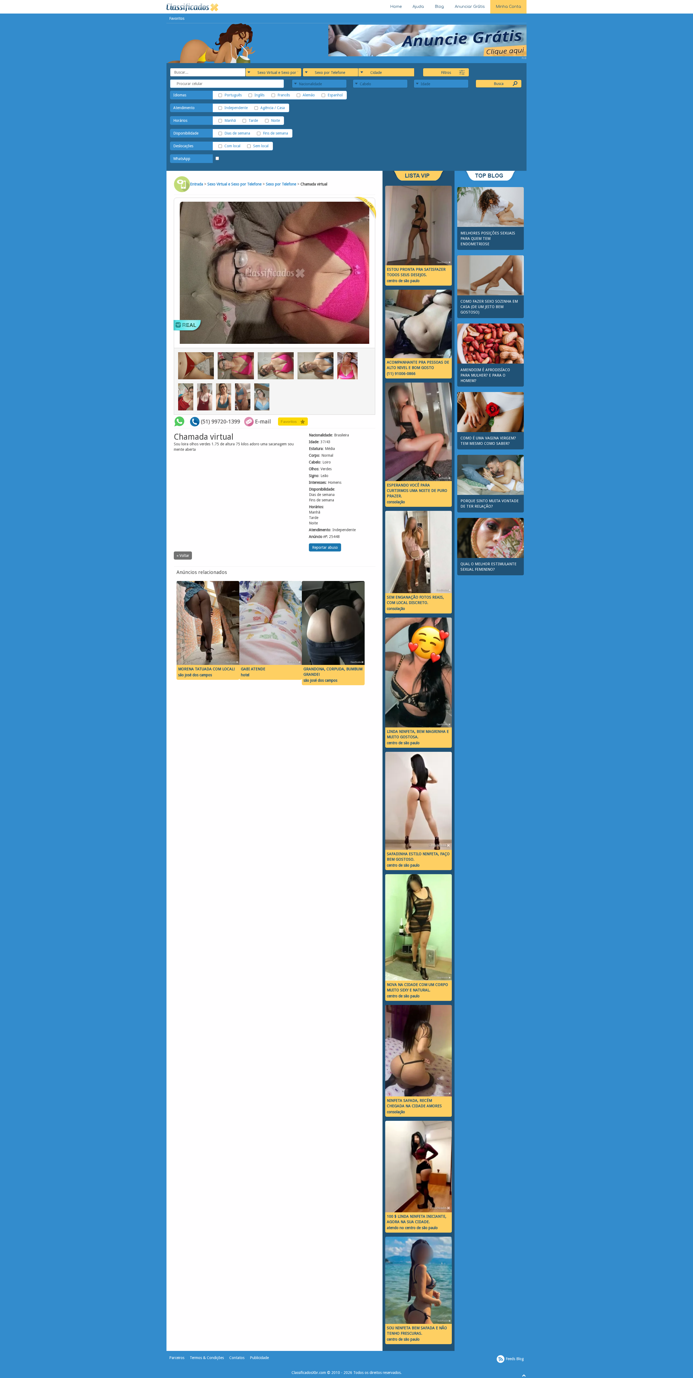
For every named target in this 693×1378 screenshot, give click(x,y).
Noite (275, 120)
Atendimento (184, 108)
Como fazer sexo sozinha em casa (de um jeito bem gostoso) (489, 306)
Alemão (309, 95)
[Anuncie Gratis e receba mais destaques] (427, 40)
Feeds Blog (514, 1358)
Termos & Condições (207, 1358)
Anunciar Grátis (470, 7)
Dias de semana (237, 133)
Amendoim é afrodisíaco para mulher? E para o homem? (485, 375)
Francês (283, 95)
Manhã (230, 120)
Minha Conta (508, 7)
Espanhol (335, 95)
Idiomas (179, 95)
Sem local (261, 146)
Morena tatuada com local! (206, 669)
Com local (232, 146)
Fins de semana (275, 133)
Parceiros (176, 1358)
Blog (439, 7)
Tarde (253, 120)
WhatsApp (181, 158)
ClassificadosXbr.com (309, 1372)
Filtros (446, 72)
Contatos (236, 1358)
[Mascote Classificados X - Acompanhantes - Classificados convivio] (211, 43)
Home (396, 7)
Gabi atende (253, 669)
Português (233, 95)
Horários (180, 120)
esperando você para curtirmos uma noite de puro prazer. (417, 490)
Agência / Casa (272, 108)
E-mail (263, 421)
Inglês (259, 95)
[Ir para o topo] (524, 1375)
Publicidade (259, 1358)
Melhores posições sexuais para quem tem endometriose (487, 238)
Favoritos (176, 18)
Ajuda (418, 7)
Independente (236, 108)
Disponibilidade (185, 133)
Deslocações (183, 146)
